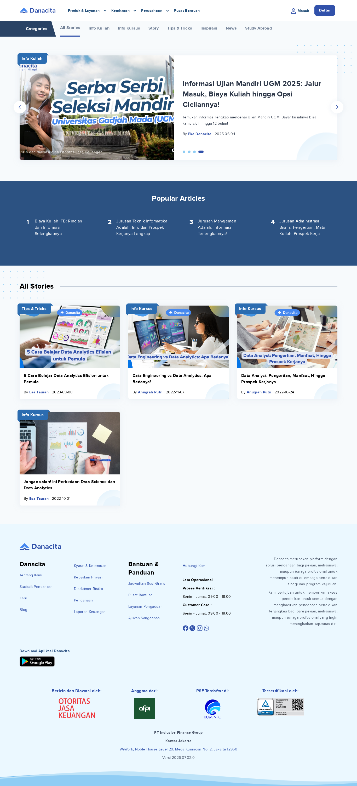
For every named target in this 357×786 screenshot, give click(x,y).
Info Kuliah (99, 28)
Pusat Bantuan (187, 10)
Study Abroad (258, 28)
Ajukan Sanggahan (144, 618)
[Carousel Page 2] (189, 152)
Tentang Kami (31, 575)
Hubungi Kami (194, 566)
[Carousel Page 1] (184, 152)
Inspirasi (208, 28)
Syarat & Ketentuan (90, 566)
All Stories (70, 27)
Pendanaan (83, 600)
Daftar (325, 10)
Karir (23, 598)
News (231, 28)
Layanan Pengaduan (145, 606)
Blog (23, 609)
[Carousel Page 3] (194, 152)
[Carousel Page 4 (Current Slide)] (201, 152)
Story (153, 28)
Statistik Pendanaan (36, 586)
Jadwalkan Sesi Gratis (146, 583)
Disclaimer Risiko (88, 589)
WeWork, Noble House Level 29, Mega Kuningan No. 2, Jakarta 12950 (178, 749)
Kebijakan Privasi (88, 577)
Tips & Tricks (179, 28)
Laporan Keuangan (90, 612)
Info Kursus (129, 28)
